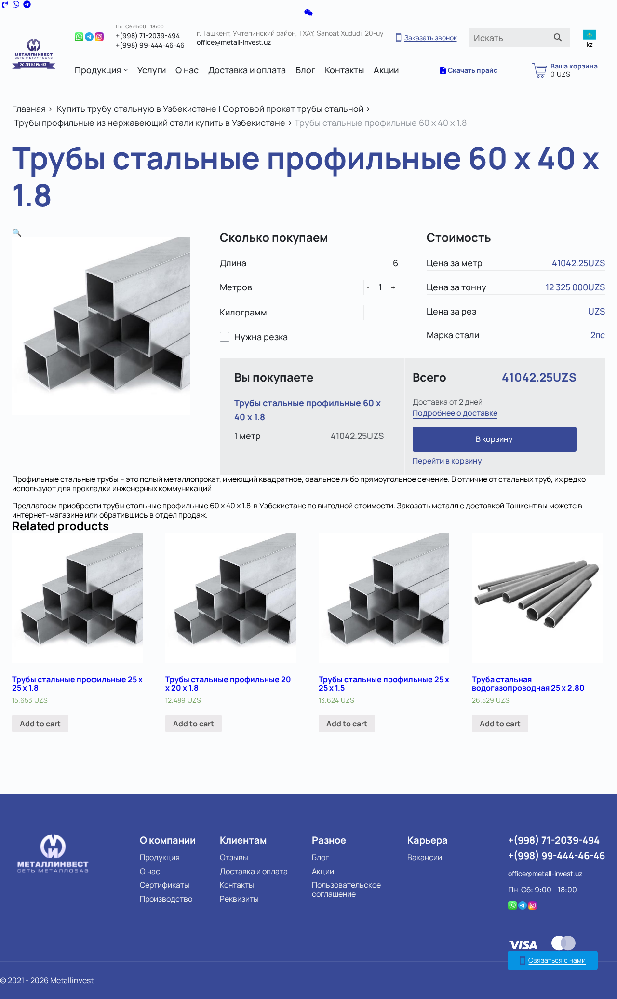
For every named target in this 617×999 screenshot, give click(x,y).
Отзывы (234, 857)
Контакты (344, 70)
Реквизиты (239, 898)
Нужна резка (261, 336)
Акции (386, 70)
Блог (305, 70)
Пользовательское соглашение (346, 889)
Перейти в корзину (447, 460)
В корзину (494, 439)
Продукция (98, 70)
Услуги (151, 70)
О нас (187, 70)
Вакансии (424, 857)
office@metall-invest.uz (234, 42)
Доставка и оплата (247, 70)
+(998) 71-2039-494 (148, 35)
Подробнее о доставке (455, 413)
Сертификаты (164, 884)
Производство (166, 898)
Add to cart (40, 723)
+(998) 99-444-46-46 (150, 45)
